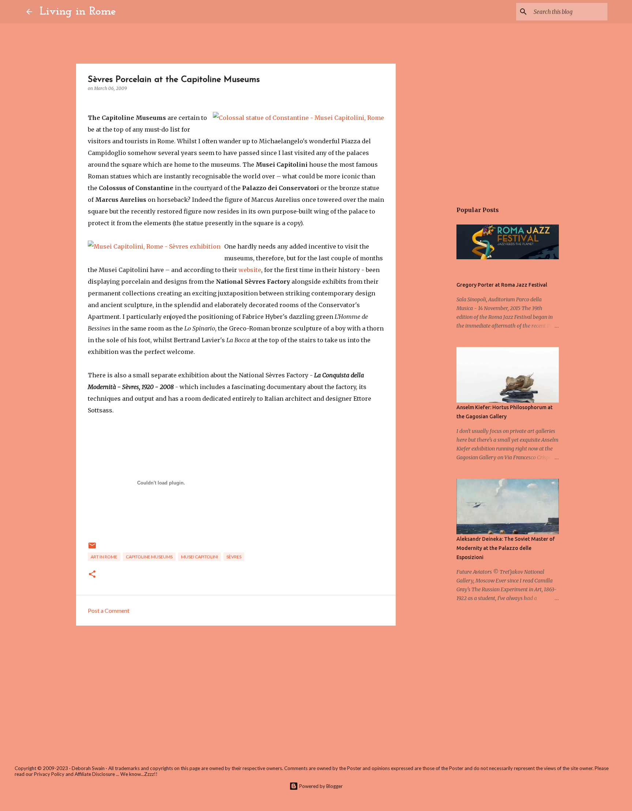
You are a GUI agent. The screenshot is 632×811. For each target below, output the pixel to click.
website (249, 270)
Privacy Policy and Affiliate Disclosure (74, 774)
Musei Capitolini (199, 556)
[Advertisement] (236, 688)
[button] (92, 575)
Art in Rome (104, 556)
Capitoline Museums (149, 556)
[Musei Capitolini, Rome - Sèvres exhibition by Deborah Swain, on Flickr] (154, 246)
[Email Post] (92, 548)
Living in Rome (78, 12)
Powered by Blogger (320, 786)
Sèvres (233, 556)
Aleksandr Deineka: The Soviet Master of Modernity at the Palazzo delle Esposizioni (505, 548)
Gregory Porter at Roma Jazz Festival (501, 285)
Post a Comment (108, 610)
